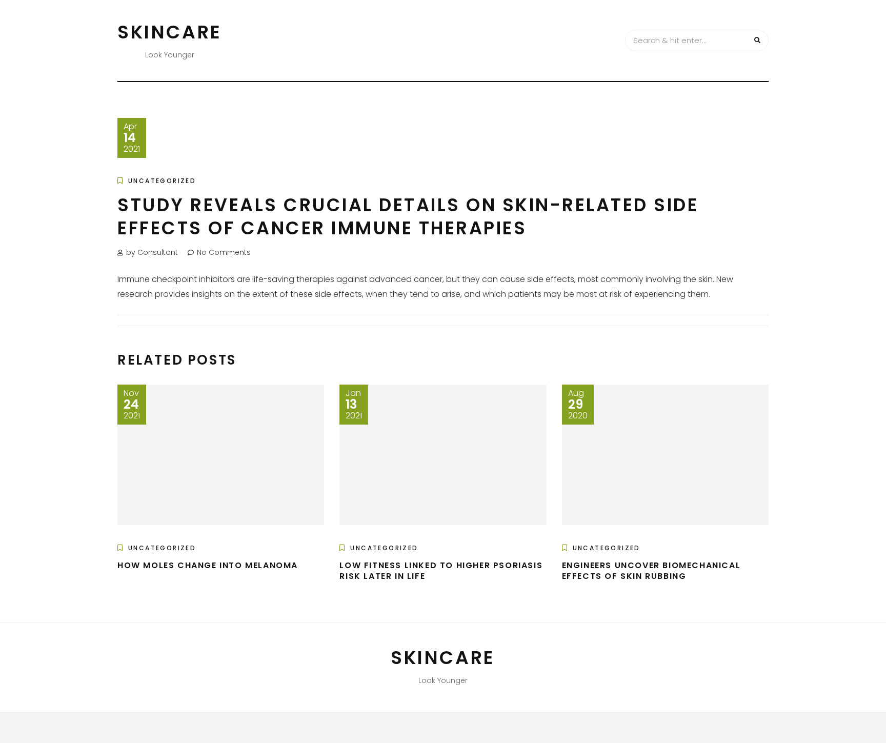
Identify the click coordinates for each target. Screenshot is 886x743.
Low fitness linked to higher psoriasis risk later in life (440, 570)
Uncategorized (162, 180)
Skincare (169, 32)
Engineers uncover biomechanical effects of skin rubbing (651, 570)
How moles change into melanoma (207, 565)
